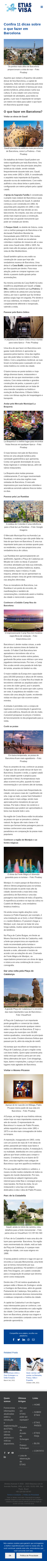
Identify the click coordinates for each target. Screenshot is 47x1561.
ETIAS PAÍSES (37, 1424)
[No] (44, 1550)
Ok (10, 1556)
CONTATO (38, 1451)
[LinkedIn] (5, 1457)
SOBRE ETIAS (37, 1413)
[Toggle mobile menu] (42, 7)
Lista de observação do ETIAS (24, 1460)
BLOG (37, 1443)
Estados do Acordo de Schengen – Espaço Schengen (24, 1437)
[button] (6, 1371)
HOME (37, 1405)
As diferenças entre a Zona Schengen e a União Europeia (11, 1375)
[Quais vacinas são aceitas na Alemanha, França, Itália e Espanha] (34, 1359)
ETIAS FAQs (37, 1434)
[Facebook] (5, 1453)
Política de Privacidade (29, 1556)
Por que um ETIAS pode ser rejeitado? (24, 1414)
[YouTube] (13, 1453)
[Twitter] (9, 1453)
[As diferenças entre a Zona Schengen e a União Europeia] (12, 1359)
